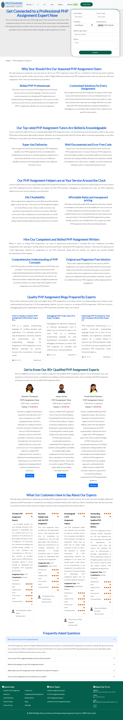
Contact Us (28, 690)
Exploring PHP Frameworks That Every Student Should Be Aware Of (96, 318)
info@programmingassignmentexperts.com (106, 702)
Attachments (101, 22)
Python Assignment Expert (56, 690)
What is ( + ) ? (80, 31)
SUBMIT (95, 52)
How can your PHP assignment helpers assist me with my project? (29, 658)
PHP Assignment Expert (55, 698)
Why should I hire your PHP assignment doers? (23, 639)
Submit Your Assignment (11, 690)
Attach (101, 25)
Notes (76, 39)
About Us (6, 694)
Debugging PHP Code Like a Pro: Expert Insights (61, 317)
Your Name (78, 13)
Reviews (72, 4)
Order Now (86, 4)
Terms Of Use (8, 705)
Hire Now (29, 475)
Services (29, 4)
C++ (44, 4)
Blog (26, 701)
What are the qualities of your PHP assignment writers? (26, 664)
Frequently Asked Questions (34, 694)
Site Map (28, 705)
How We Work (8, 698)
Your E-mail (100, 13)
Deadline (77, 22)
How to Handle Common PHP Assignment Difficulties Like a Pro (25, 318)
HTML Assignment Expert (56, 694)
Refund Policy (29, 698)
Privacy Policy (8, 701)
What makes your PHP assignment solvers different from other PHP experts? (33, 670)
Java (52, 4)
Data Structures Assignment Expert (58, 701)
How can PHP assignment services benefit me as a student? (27, 676)
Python (60, 4)
